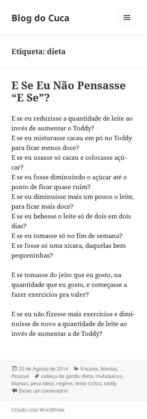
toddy (110, 383)
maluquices (109, 376)
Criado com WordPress (37, 409)
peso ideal (42, 383)
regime (64, 383)
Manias (108, 368)
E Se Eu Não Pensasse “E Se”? (68, 91)
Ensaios (89, 368)
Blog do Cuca (40, 17)
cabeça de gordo (60, 376)
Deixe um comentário (43, 390)
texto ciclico (88, 383)
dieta (87, 376)
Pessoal (20, 376)
